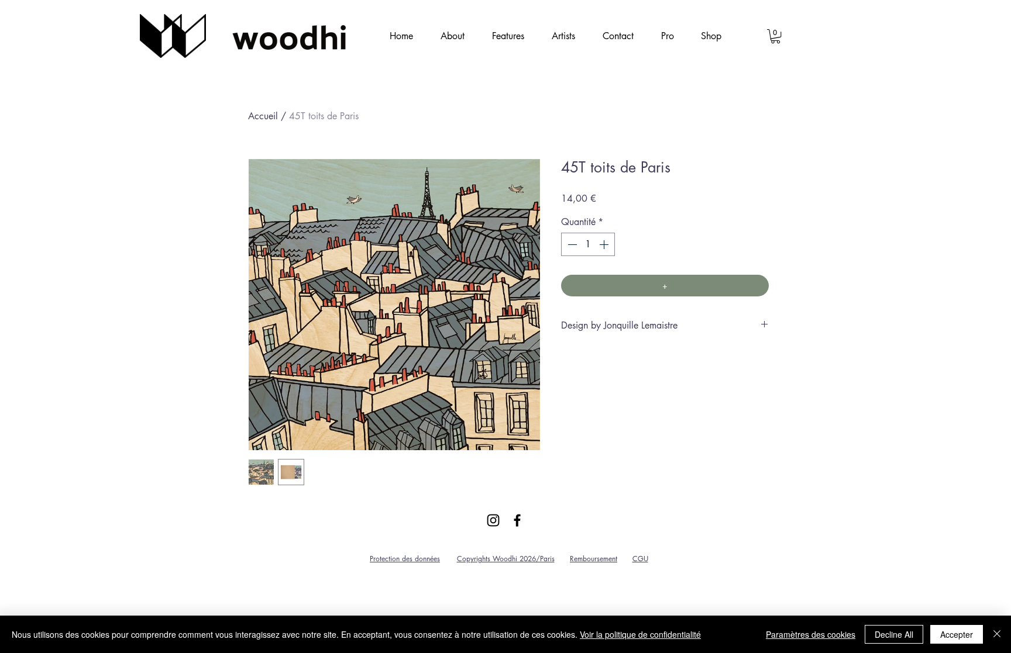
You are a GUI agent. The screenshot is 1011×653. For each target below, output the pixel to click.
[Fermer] (997, 634)
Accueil (263, 116)
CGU (640, 559)
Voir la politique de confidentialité (640, 634)
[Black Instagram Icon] (493, 520)
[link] (775, 36)
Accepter (956, 634)
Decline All (894, 634)
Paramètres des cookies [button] (810, 634)
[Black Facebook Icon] (517, 520)
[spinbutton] (588, 244)
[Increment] (605, 244)
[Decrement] (571, 244)
